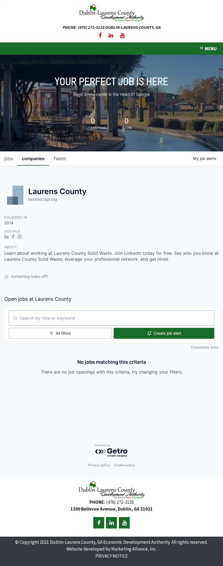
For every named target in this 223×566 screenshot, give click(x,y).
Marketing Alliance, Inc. (134, 549)
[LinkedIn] (111, 35)
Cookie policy (124, 465)
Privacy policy (99, 465)
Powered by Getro (205, 347)
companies (33, 158)
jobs (8, 158)
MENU (210, 49)
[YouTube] (122, 35)
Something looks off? (29, 276)
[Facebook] (100, 35)
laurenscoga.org (42, 199)
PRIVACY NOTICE (111, 556)
